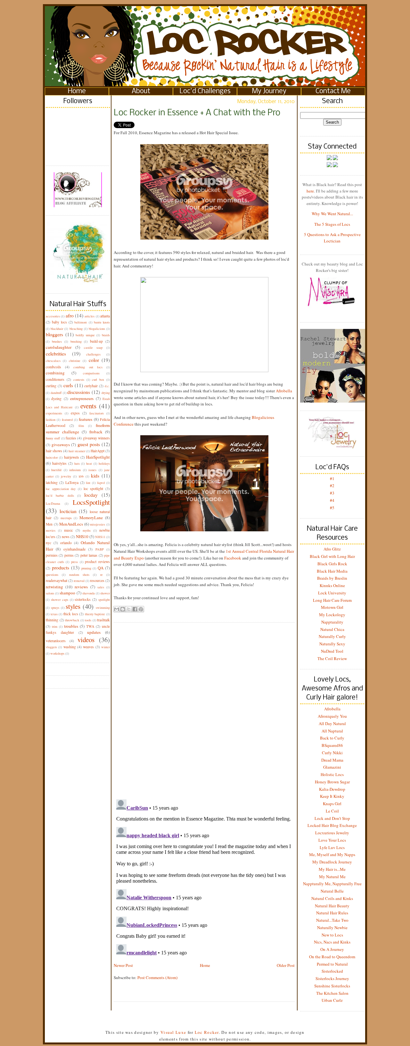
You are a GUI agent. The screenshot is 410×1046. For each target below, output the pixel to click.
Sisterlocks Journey (332, 978)
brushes (57, 341)
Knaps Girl (332, 803)
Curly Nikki (332, 753)
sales (100, 587)
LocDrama (53, 503)
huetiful (56, 470)
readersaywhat (56, 580)
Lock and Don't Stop (332, 818)
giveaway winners (96, 438)
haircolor (52, 457)
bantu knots (102, 322)
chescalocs (53, 360)
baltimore (80, 322)
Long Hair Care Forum (332, 600)
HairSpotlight (98, 457)
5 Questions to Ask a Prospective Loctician (332, 238)
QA (100, 568)
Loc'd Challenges (205, 91)
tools (88, 620)
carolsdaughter (58, 347)
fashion (50, 419)
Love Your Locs (332, 840)
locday (91, 495)
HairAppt (97, 450)
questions (52, 574)
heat (89, 463)
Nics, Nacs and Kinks (332, 942)
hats (77, 463)
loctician (68, 511)
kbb (81, 476)
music (68, 530)
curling (51, 385)
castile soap (93, 347)
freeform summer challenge (78, 428)
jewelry (66, 476)
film (81, 425)
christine (74, 360)
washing (69, 646)
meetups (66, 518)
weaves (88, 646)
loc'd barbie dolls (60, 495)
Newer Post (123, 965)
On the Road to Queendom (332, 957)
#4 (332, 500)
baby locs (59, 322)
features (85, 419)
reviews (81, 587)
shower (105, 593)
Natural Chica (332, 629)
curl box (98, 379)
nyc (48, 542)
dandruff (56, 392)
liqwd (101, 482)
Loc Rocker (207, 1032)
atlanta (105, 316)
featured (67, 419)
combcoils (53, 366)
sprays (55, 607)
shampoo (67, 593)
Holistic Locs (332, 774)
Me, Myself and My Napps (332, 854)
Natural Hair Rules (332, 913)
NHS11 (100, 537)
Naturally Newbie (332, 927)
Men (49, 524)
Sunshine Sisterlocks (332, 986)
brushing (76, 341)
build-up (96, 341)
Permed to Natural (332, 964)
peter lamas (88, 555)
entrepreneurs (82, 398)
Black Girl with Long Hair (332, 556)
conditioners (55, 379)
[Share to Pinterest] (141, 609)
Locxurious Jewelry (332, 833)
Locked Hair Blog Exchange (332, 825)
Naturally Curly (332, 636)
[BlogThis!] (122, 609)
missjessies (97, 524)
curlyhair (91, 385)
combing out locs (87, 367)
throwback (72, 620)
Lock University (332, 593)
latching (52, 482)
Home (77, 91)
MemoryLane (91, 517)
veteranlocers (56, 640)
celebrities (56, 353)
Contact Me (333, 91)
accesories (53, 316)
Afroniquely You (332, 716)
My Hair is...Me (332, 869)
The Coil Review (332, 658)
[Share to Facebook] (135, 609)
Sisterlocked (332, 971)
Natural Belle (332, 891)
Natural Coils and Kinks (332, 898)
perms (69, 555)
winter (105, 647)
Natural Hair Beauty (332, 906)
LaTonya (71, 482)
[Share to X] (129, 609)
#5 (332, 508)
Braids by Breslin (332, 578)
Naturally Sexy (332, 644)
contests (78, 379)
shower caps (59, 599)
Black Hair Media (332, 571)
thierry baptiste (95, 614)
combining (55, 373)
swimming (103, 607)
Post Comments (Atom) (157, 977)
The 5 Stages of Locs (332, 224)
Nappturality (332, 622)
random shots (79, 574)
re (101, 574)
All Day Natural (332, 723)
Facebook (232, 558)
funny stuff (53, 438)
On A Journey (332, 949)
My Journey (269, 91)
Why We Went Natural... (332, 214)
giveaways (61, 444)
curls (68, 385)
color (94, 360)
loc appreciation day (61, 488)
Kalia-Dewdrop (332, 789)
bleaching (76, 328)
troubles (71, 626)
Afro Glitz (332, 549)
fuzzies (71, 438)
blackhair (57, 328)
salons (50, 593)
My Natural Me (332, 876)
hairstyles (59, 463)
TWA (90, 626)
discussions (78, 392)
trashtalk (103, 619)
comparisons (91, 373)
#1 (332, 478)
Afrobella (284, 391)
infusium (75, 470)
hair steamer (77, 451)
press (74, 562)
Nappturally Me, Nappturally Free (332, 884)
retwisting (54, 587)
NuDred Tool (332, 651)
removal (79, 580)
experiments (54, 413)
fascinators (96, 413)
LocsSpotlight (91, 502)
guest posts (89, 444)
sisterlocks (83, 599)
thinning (52, 619)
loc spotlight (93, 488)
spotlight (104, 599)
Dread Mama (332, 760)
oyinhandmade (74, 549)
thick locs (70, 613)
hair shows (54, 450)
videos (86, 639)
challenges (93, 354)
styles (73, 606)
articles (89, 316)
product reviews (97, 561)
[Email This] (116, 609)
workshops (57, 653)
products (60, 567)
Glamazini (332, 767)
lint (88, 482)
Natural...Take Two (332, 920)
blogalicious (97, 328)
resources (97, 580)
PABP (99, 549)
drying (106, 392)
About (141, 91)
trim (54, 626)
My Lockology (332, 614)
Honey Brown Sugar (332, 782)
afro (70, 315)
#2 (332, 485)
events (88, 405)
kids (95, 475)
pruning (86, 568)
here (310, 191)
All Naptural (332, 731)
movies (50, 530)
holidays (104, 463)
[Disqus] (204, 706)
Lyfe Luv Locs (332, 847)
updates (94, 632)
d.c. (107, 386)
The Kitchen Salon (332, 993)
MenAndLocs (71, 524)
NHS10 (82, 536)
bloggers (54, 334)
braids (106, 335)
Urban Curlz (332, 1000)
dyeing (56, 398)
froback (95, 432)
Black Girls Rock (332, 564)
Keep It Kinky (332, 796)
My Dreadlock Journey (332, 862)
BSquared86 (332, 745)
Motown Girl (332, 607)
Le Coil (332, 811)
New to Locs (332, 935)
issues (92, 470)
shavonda (88, 593)
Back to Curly (332, 738)
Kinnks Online (332, 585)
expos (75, 413)
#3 (332, 493)
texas (54, 614)
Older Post (286, 965)
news (66, 536)
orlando (66, 542)
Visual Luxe (172, 1032)
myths (87, 530)
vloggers (51, 647)
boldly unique (85, 335)
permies (52, 555)
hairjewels (71, 457)
